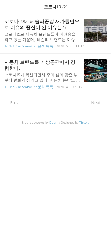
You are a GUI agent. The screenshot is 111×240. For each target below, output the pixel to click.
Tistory (84, 123)
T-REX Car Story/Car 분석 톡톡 (28, 46)
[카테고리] (7, 6)
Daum (54, 123)
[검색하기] (104, 6)
